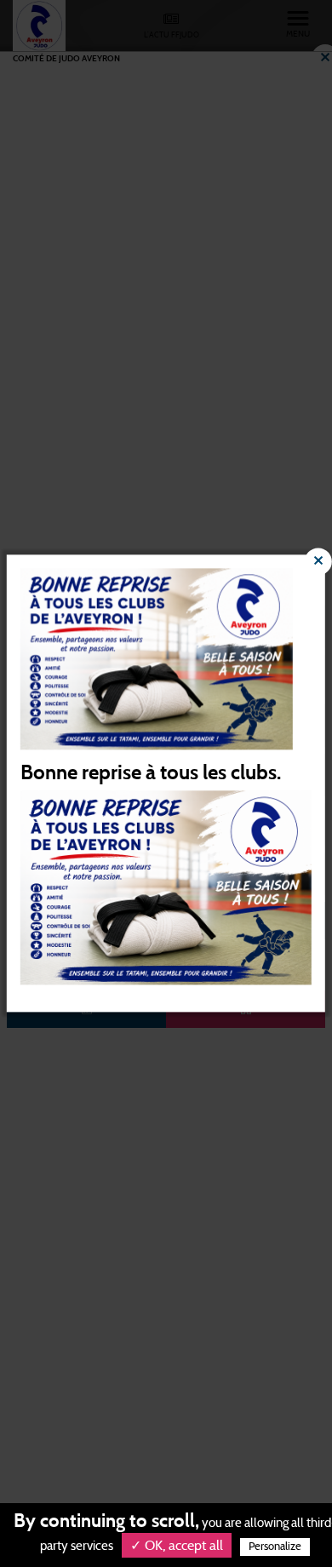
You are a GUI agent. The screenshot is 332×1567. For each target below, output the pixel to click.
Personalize (275, 1547)
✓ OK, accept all (176, 1546)
